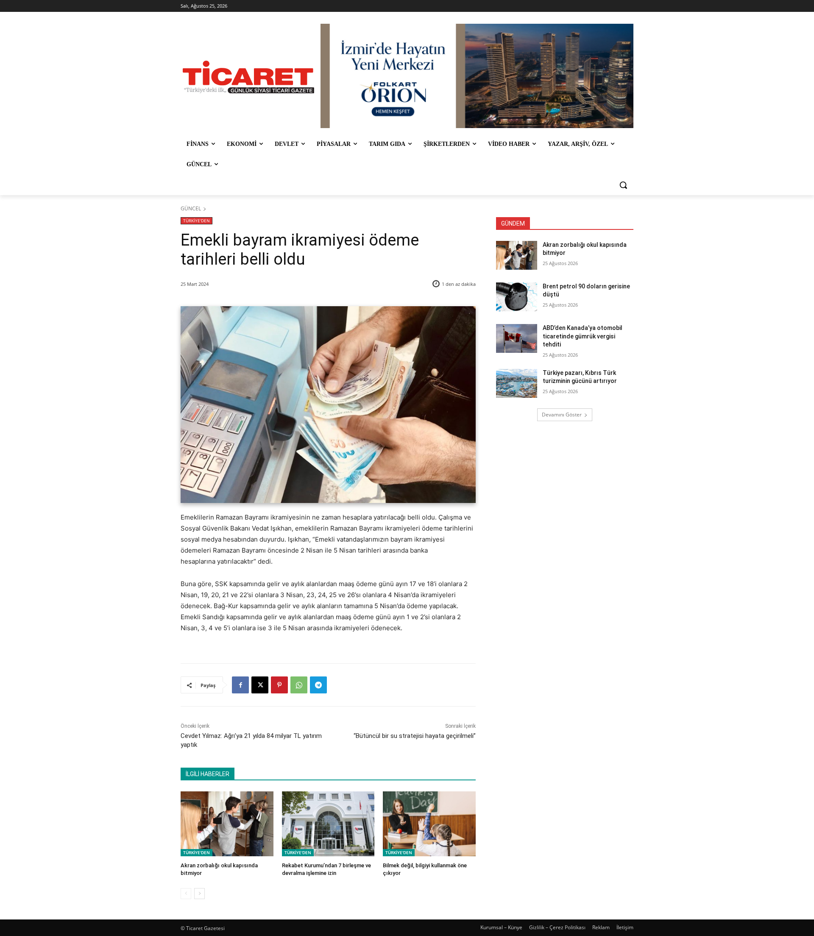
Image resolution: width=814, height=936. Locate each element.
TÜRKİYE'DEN (196, 221)
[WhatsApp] (298, 684)
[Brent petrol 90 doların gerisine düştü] (516, 296)
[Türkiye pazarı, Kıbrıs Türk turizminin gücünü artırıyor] (516, 383)
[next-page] (199, 893)
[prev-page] (186, 893)
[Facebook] (240, 684)
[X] (259, 684)
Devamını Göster (562, 414)
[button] (623, 185)
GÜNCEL (191, 208)
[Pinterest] (279, 684)
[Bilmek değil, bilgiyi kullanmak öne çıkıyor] (429, 823)
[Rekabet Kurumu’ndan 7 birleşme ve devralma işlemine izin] (328, 823)
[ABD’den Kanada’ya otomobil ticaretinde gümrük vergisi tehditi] (516, 338)
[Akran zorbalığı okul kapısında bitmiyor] (227, 823)
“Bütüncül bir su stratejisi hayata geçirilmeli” (415, 736)
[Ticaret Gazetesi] (248, 77)
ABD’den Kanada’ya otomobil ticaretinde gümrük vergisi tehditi (582, 336)
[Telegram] (318, 684)
